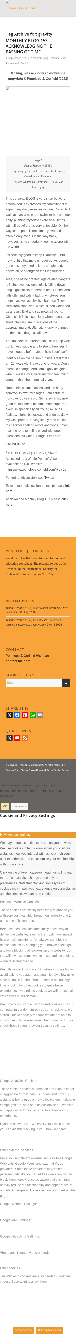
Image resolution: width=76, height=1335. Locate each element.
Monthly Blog (40, 58)
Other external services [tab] (16, 1150)
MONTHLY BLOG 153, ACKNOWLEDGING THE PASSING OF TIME (29, 46)
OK (5, 806)
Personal (55, 58)
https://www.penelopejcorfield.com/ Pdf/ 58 (36, 469)
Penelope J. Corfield (17, 63)
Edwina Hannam (37, 770)
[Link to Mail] (67, 775)
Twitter (49, 477)
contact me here (18, 661)
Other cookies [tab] (10, 1268)
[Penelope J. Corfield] (31, 8)
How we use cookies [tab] (15, 834)
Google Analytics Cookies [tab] (18, 1081)
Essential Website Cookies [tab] (19, 902)
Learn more (19, 806)
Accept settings (23, 1330)
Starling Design (61, 770)
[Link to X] (55, 775)
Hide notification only (49, 1330)
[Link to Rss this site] (61, 775)
